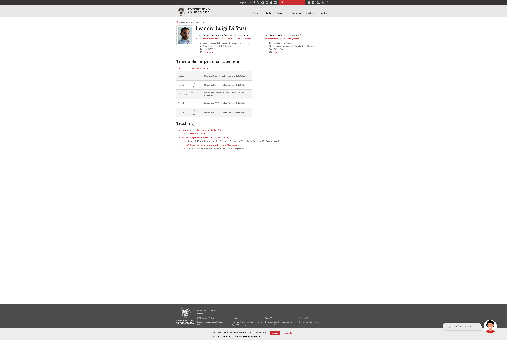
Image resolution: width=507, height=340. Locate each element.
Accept (275, 333)
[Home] (193, 11)
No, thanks (288, 333)
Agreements (236, 318)
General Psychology (196, 133)
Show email (208, 52)
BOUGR (268, 318)
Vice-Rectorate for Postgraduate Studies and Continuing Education (224, 38)
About (256, 13)
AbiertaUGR (304, 318)
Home (177, 22)
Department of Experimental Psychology (282, 38)
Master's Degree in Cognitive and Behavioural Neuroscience (211, 144)
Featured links (206, 310)
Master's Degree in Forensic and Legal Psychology (206, 137)
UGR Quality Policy (205, 318)
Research (281, 13)
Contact (324, 13)
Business (296, 13)
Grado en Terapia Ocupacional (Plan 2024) (202, 130)
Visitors (310, 13)
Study (268, 13)
